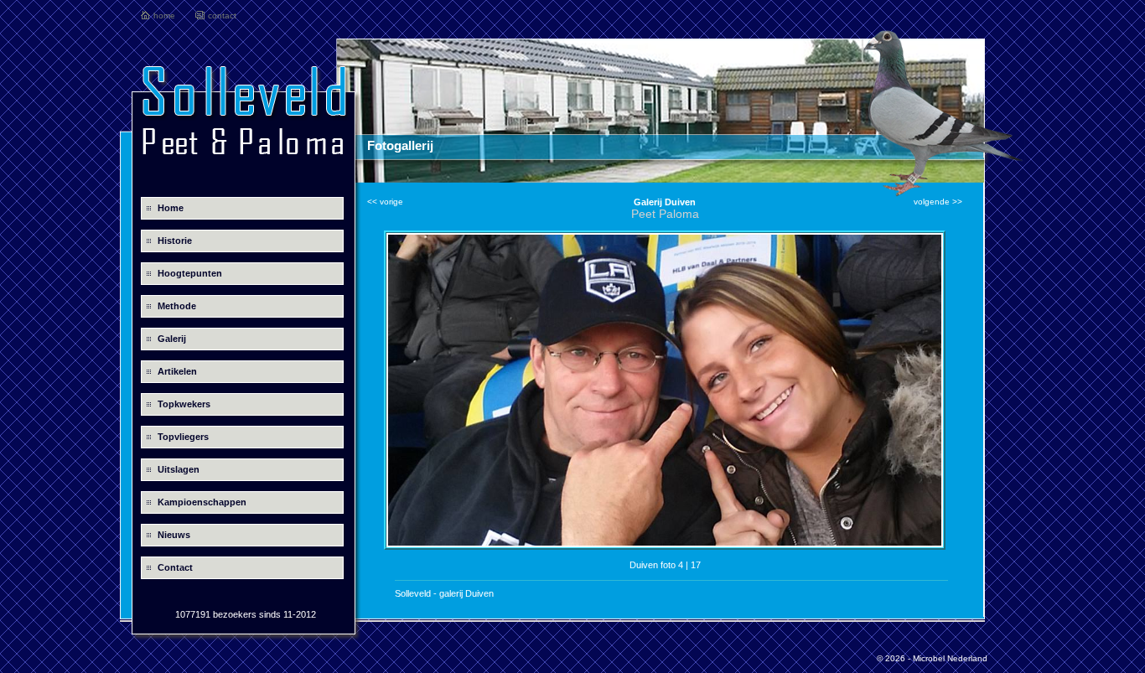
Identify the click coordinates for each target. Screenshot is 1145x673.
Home (171, 208)
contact (222, 15)
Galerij (172, 339)
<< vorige (385, 201)
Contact (175, 567)
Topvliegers (183, 437)
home (164, 15)
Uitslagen (178, 469)
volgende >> (938, 201)
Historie (175, 241)
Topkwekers (184, 404)
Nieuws (174, 535)
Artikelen (177, 371)
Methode (177, 306)
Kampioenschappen (202, 502)
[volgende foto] (664, 544)
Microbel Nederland (950, 658)
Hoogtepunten (190, 273)
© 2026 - (895, 658)
